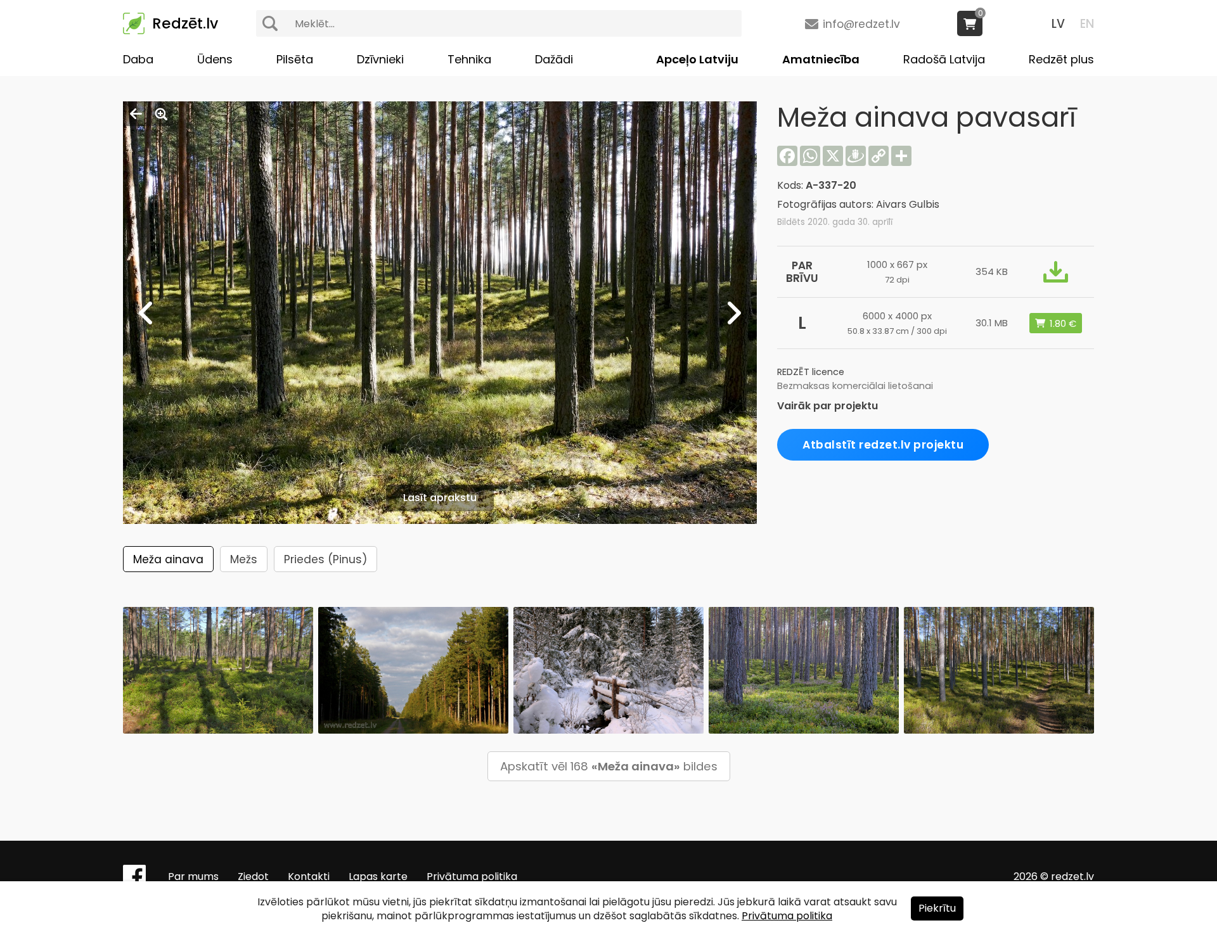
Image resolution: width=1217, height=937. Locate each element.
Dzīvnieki (380, 59)
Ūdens (215, 59)
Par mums (193, 876)
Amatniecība (821, 59)
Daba (138, 59)
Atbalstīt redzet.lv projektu (882, 444)
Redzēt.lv (185, 23)
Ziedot (253, 876)
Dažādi (554, 59)
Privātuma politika (472, 876)
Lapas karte (378, 876)
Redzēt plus (1061, 59)
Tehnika (469, 59)
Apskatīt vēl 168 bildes (609, 766)
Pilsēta (294, 59)
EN (1087, 23)
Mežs (243, 559)
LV (1058, 23)
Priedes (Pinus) (325, 559)
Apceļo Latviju (697, 59)
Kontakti (309, 876)
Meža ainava (168, 559)
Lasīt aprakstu (440, 497)
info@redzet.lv (861, 24)
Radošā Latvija (944, 59)
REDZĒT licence (810, 372)
